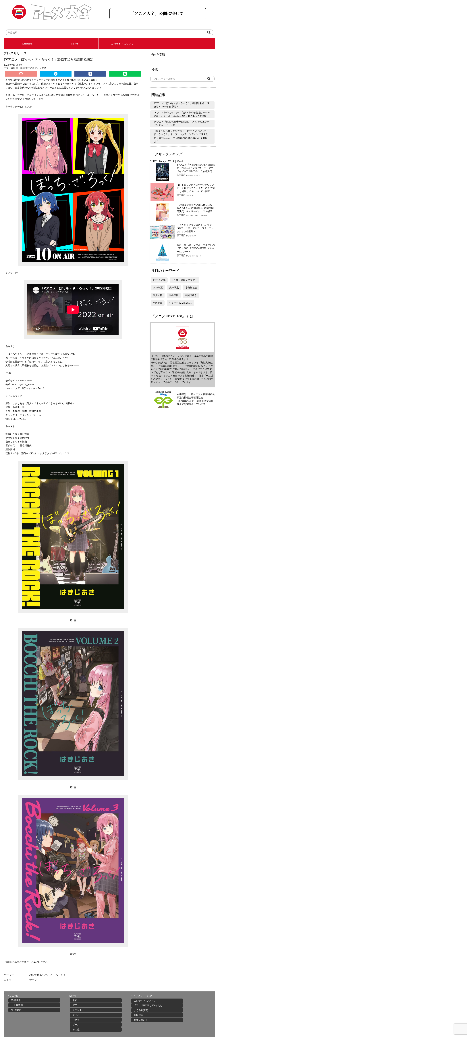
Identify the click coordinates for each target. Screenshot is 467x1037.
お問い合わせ (141, 1020)
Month (180, 161)
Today (162, 161)
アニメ (33, 980)
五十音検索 (17, 1005)
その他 (76, 1029)
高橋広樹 (173, 295)
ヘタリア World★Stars (180, 303)
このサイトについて (122, 43)
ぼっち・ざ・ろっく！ (53, 974)
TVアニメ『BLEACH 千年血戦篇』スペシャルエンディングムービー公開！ (181, 123)
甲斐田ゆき (191, 295)
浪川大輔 (157, 295)
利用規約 (138, 1015)
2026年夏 (158, 287)
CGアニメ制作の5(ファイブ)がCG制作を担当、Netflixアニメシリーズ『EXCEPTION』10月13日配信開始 (182, 114)
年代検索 (16, 1010)
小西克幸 (157, 303)
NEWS (74, 43)
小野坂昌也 (191, 287)
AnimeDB (27, 43)
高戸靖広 (174, 287)
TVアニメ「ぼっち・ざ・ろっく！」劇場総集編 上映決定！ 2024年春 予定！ (181, 105)
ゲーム (76, 1024)
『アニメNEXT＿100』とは (148, 1005)
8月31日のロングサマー (184, 280)
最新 (74, 1000)
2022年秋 (34, 974)
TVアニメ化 (159, 280)
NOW (153, 161)
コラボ (76, 1019)
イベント (77, 1010)
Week (171, 161)
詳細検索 (16, 1000)
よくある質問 (141, 1010)
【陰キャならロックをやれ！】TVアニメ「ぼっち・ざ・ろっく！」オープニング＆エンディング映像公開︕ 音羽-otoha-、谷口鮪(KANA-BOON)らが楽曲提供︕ (181, 136)
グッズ (76, 1014)
